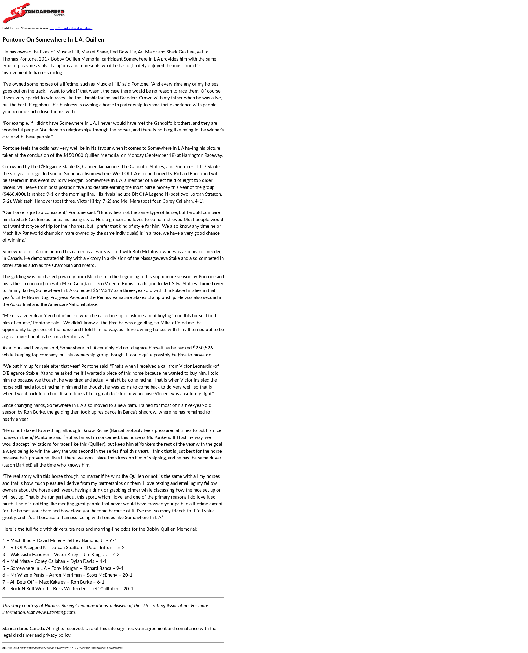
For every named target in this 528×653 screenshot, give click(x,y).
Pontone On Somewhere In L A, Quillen (53, 40)
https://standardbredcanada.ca (71, 28)
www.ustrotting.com (55, 612)
